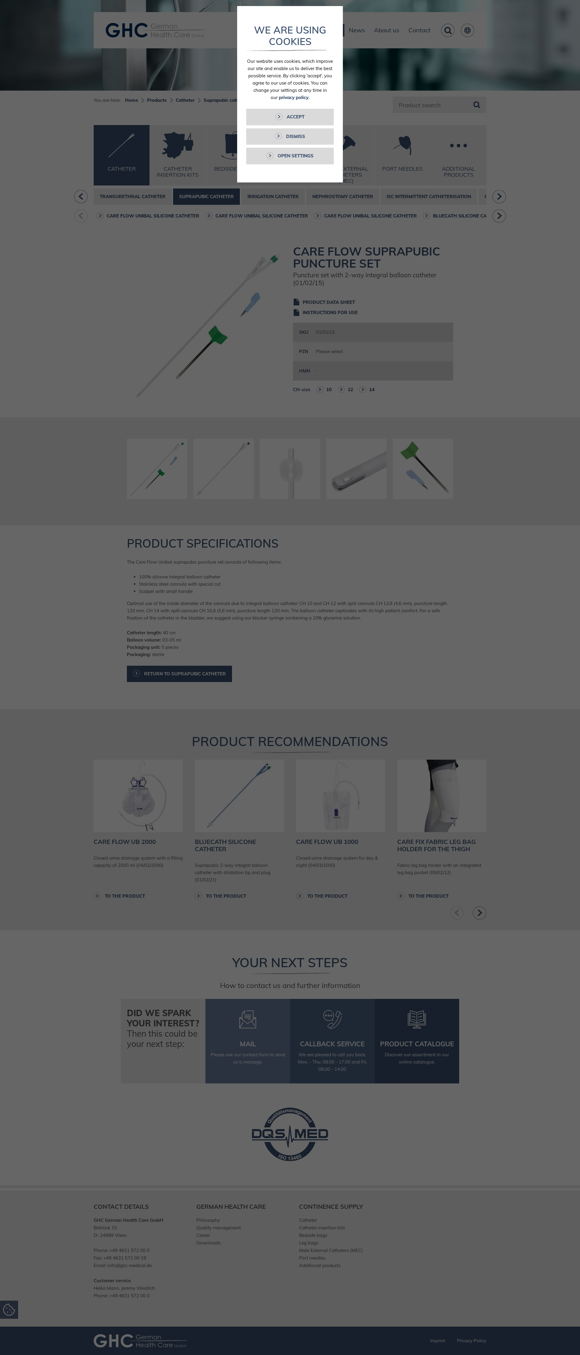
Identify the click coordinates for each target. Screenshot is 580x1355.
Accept (294, 117)
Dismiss (295, 136)
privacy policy (293, 97)
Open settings (295, 156)
